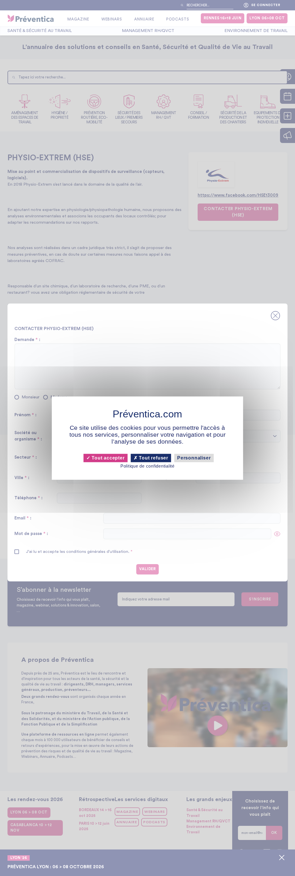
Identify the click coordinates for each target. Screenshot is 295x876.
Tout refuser (153, 457)
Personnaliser (194, 457)
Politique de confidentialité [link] (147, 466)
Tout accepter (107, 457)
